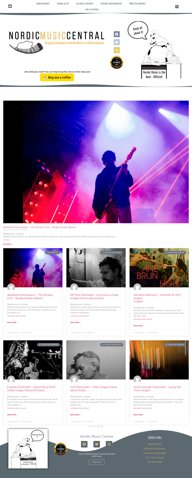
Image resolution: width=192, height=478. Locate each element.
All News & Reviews (84, 3)
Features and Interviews (111, 3)
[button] (177, 6)
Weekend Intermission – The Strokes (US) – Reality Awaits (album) (39, 227)
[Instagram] (117, 50)
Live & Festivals (92, 9)
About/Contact (43, 3)
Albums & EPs (63, 3)
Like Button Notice (14, 316)
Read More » (8, 244)
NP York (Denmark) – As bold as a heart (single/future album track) (94, 296)
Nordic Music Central (96, 436)
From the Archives (137, 3)
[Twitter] (117, 42)
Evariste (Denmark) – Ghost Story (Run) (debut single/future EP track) (31, 388)
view (23, 316)
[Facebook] (117, 34)
